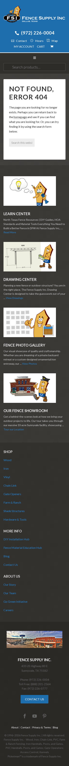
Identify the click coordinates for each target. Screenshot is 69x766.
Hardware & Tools (14, 519)
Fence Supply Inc (34, 15)
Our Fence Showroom (25, 410)
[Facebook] (25, 716)
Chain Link (10, 485)
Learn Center (16, 213)
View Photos (29, 363)
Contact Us (10, 564)
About (15, 727)
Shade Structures (14, 511)
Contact (21, 40)
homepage (20, 117)
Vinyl (6, 477)
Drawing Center (20, 279)
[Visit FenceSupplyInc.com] (35, 646)
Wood (7, 460)
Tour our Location (13, 429)
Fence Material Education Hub (22, 547)
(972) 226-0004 (37, 32)
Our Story (9, 584)
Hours (39, 40)
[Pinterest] (44, 716)
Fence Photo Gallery (24, 345)
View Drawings (14, 297)
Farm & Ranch (12, 502)
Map (55, 40)
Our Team (9, 593)
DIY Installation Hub (16, 539)
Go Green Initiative (15, 601)
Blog (6, 556)
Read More (9, 232)
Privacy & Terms (41, 727)
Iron (6, 468)
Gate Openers (12, 494)
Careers (8, 610)
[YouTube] (35, 716)
